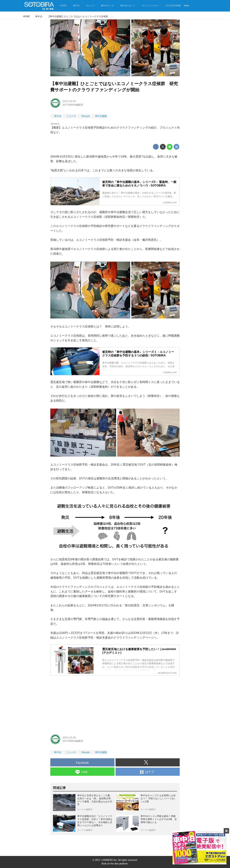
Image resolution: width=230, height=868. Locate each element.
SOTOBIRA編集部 (73, 104)
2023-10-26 (69, 101)
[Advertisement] (115, 703)
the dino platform (119, 863)
